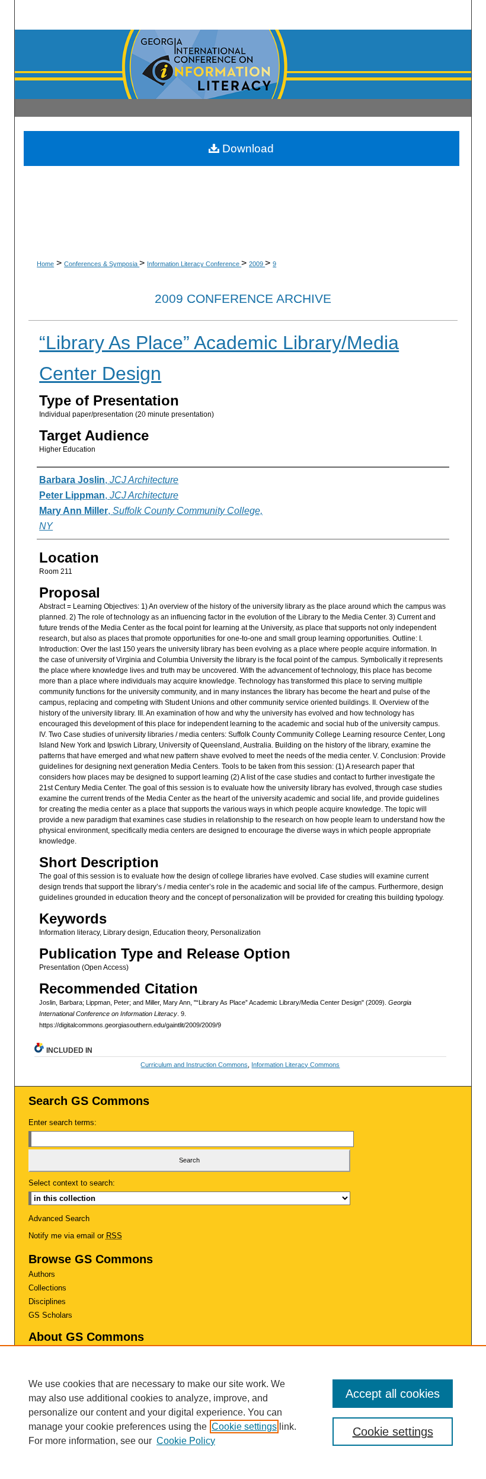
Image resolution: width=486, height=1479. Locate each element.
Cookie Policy (185, 1441)
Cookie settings (244, 1426)
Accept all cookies (393, 1393)
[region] (243, 1412)
